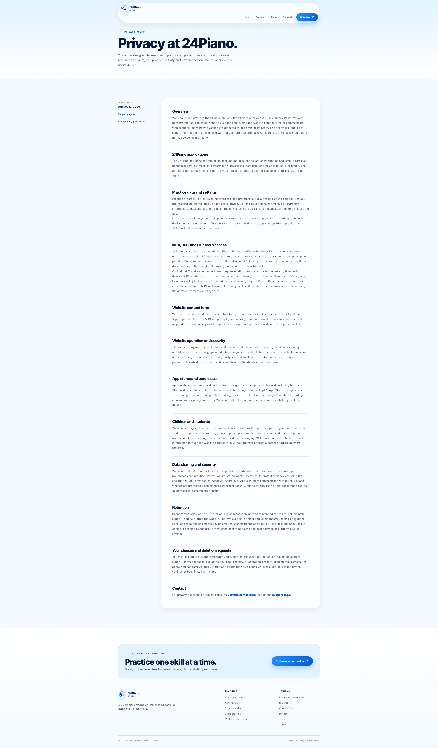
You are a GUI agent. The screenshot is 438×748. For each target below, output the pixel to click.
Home (247, 17)
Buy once (305, 17)
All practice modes (235, 697)
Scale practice (233, 713)
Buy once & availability (291, 697)
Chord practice (233, 708)
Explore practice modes (290, 661)
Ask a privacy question (131, 121)
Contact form (286, 708)
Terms (282, 719)
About (274, 17)
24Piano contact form (242, 595)
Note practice (232, 703)
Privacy (283, 713)
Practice (260, 17)
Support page (126, 114)
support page (281, 595)
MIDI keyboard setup (236, 719)
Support (287, 17)
